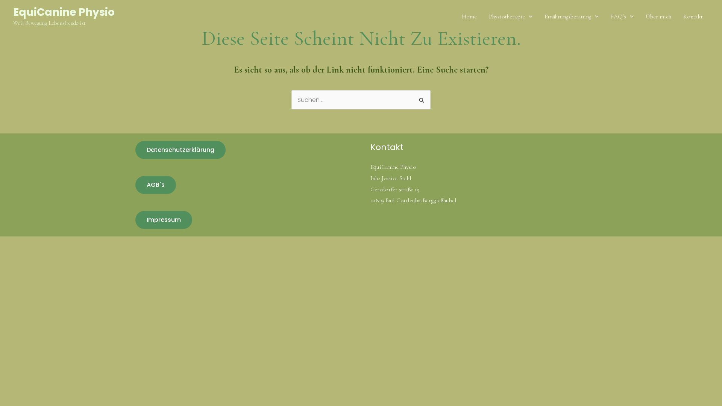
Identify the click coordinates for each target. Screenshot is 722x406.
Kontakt (693, 16)
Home (469, 16)
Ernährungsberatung (568, 16)
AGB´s (156, 184)
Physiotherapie (507, 16)
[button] (528, 16)
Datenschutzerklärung (180, 149)
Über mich (658, 16)
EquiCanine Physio (64, 12)
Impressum (164, 219)
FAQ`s (618, 16)
